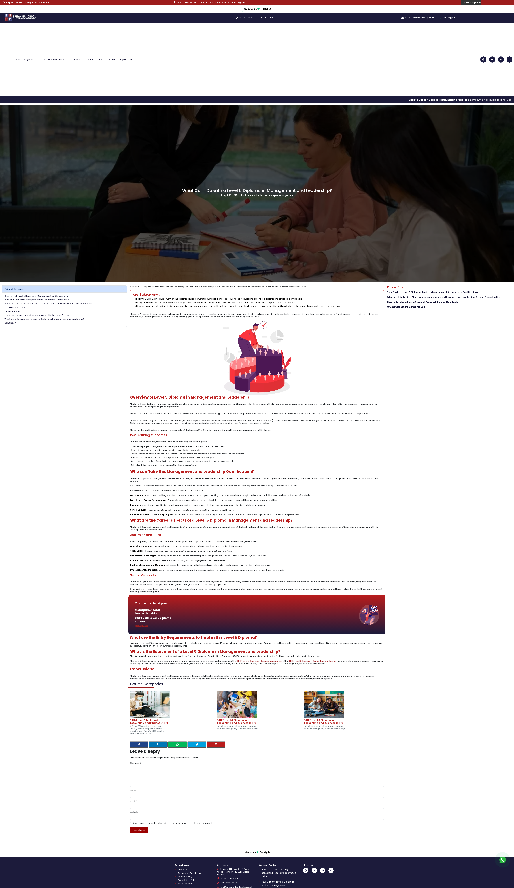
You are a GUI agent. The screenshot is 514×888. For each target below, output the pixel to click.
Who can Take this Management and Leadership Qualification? (37, 299)
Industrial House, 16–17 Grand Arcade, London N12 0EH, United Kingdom (233, 871)
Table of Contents (14, 289)
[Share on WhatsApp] (177, 744)
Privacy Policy (185, 876)
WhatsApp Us (449, 18)
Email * (133, 801)
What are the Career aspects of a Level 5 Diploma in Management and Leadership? (48, 303)
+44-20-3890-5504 (248, 18)
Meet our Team (186, 883)
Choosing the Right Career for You (406, 307)
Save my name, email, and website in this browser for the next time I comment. (172, 823)
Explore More (127, 59)
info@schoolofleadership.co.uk (419, 18)
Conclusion (10, 323)
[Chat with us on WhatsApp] (502, 860)
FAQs (91, 59)
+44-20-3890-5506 (269, 18)
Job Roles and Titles (14, 307)
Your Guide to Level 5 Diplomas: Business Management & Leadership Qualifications (432, 292)
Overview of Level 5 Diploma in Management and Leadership (36, 296)
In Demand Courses (54, 59)
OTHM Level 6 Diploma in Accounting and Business (313, 661)
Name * (134, 790)
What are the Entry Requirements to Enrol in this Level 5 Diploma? (38, 315)
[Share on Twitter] (196, 744)
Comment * (136, 763)
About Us (78, 59)
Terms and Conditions (189, 873)
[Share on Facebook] (139, 744)
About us (182, 869)
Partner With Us (107, 59)
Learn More (139, 830)
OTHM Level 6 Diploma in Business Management (259, 661)
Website (134, 812)
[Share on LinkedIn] (158, 744)
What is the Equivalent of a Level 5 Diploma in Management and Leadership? (44, 319)
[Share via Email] (216, 744)
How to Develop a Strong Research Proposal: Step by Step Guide (422, 302)
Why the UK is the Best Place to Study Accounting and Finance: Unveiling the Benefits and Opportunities (443, 297)
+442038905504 (229, 878)
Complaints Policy (187, 880)
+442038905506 (228, 882)
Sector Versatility (13, 311)
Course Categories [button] (24, 59)
